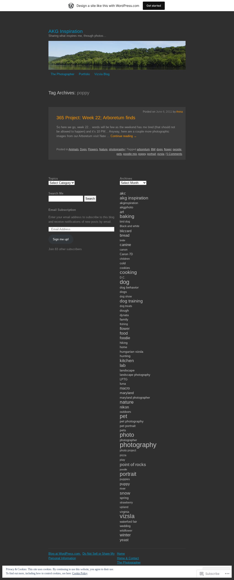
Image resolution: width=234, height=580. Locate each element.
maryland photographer (135, 397)
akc (123, 193)
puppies (125, 479)
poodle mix (130, 154)
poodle (123, 469)
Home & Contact (128, 558)
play (122, 459)
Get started (153, 5)
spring (124, 498)
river (122, 488)
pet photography (132, 421)
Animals (74, 149)
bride (122, 240)
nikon (124, 407)
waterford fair (128, 521)
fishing (124, 324)
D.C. (122, 277)
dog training (131, 301)
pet (123, 416)
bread (124, 235)
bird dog (125, 221)
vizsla (160, 154)
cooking (128, 272)
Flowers (93, 149)
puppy (125, 484)
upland (124, 507)
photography (117, 149)
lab (123, 365)
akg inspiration (134, 198)
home (123, 347)
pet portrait (128, 426)
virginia (124, 512)
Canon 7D (126, 254)
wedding (125, 526)
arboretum (143, 149)
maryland (127, 393)
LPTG (124, 379)
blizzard (125, 231)
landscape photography (135, 374)
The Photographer (62, 74)
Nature (103, 149)
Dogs (83, 149)
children (125, 258)
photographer (128, 440)
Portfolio (84, 74)
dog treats (126, 306)
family (124, 319)
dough (124, 310)
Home (121, 553)
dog (124, 282)
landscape (127, 370)
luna (123, 383)
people (177, 149)
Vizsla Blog (101, 74)
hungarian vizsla (131, 351)
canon (124, 249)
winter (125, 535)
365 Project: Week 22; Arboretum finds (95, 117)
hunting (125, 356)
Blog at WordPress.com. (64, 553)
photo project (128, 450)
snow (125, 493)
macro (125, 388)
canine (125, 245)
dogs (160, 149)
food (124, 333)
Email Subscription (62, 210)
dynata (124, 315)
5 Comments (174, 154)
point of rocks (133, 464)
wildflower (126, 530)
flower (167, 149)
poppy (142, 154)
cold (123, 263)
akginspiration (129, 203)
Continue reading (124, 136)
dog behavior (129, 287)
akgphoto (126, 207)
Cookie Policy (80, 573)
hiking (124, 342)
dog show (126, 296)
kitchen (127, 360)
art (122, 212)
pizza (123, 455)
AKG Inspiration (65, 31)
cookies (125, 268)
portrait (151, 154)
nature (127, 402)
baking (127, 216)
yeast (124, 540)
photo (127, 435)
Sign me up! (61, 239)
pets (119, 154)
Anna (179, 111)
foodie (125, 338)
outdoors (125, 411)
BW (153, 149)
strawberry (126, 502)
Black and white (129, 226)
